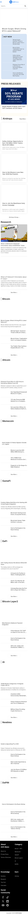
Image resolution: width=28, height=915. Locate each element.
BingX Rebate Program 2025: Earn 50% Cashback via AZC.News (13, 107)
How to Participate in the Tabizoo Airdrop (18, 827)
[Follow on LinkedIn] (7, 901)
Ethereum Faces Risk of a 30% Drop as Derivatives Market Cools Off (19, 66)
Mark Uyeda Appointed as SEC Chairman (18, 762)
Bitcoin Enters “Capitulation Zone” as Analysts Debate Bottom (18, 49)
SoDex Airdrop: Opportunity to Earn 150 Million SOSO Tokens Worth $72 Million (18, 58)
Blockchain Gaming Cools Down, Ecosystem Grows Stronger (18, 514)
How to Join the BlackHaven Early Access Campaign (13, 204)
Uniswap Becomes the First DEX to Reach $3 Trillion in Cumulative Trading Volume (19, 589)
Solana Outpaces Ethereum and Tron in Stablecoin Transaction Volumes (19, 702)
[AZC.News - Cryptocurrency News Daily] (14, 1)
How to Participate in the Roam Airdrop (18, 528)
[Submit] (25, 6)
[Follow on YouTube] (3, 905)
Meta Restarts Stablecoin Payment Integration (12, 623)
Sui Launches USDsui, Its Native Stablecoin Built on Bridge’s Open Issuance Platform (18, 408)
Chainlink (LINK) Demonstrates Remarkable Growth (18, 695)
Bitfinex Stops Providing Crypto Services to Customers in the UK (18, 710)
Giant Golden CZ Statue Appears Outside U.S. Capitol (14, 443)
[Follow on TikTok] (7, 897)
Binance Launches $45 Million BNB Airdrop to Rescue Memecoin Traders (18, 451)
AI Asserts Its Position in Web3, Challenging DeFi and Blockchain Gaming (18, 574)
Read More (23, 119)
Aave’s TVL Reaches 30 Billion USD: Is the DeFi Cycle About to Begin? (17, 581)
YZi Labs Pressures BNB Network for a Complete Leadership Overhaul (18, 400)
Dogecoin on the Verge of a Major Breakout (19, 466)
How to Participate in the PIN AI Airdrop (18, 812)
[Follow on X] (3, 901)
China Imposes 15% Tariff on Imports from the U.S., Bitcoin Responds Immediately (18, 631)
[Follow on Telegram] (7, 905)
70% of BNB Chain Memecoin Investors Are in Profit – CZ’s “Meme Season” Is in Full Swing (18, 458)
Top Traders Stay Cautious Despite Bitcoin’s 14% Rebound (18, 347)
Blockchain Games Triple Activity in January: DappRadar (18, 521)
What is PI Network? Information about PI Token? (14, 278)
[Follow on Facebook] (3, 897)
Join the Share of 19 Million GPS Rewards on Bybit (19, 770)
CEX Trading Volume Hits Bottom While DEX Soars (14, 563)
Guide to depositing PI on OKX (10, 744)
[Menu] (1, 2)
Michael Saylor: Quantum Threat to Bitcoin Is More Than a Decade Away (18, 42)
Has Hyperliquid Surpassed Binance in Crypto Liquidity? (19, 393)
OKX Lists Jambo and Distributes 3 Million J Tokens (17, 647)
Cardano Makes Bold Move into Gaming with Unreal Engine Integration (14, 503)
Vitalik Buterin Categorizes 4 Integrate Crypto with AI (12, 684)
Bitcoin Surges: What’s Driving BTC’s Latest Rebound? (14, 30)
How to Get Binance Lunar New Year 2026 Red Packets (18, 74)
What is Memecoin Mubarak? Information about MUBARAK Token (13, 244)
